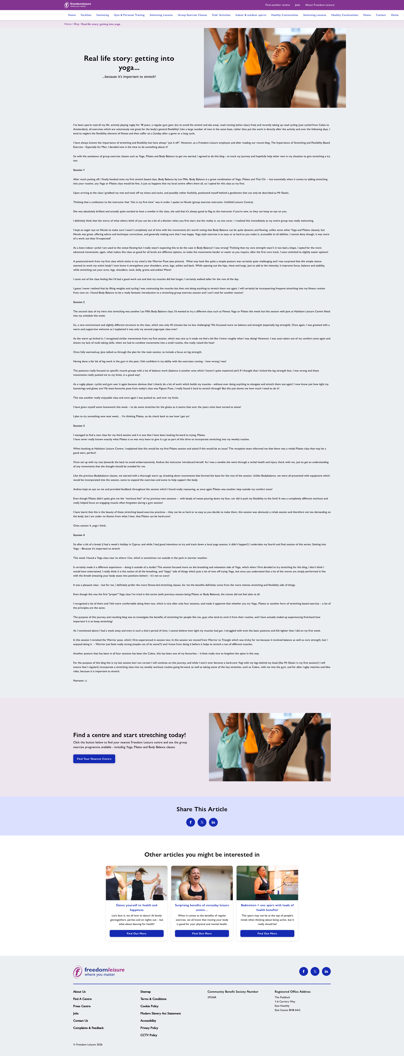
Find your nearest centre (94, 758)
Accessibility (148, 1020)
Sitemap (145, 991)
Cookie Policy (149, 1006)
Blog (76, 24)
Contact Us (80, 1020)
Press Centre (82, 1006)
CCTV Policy (148, 1035)
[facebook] (190, 822)
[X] (315, 971)
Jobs (76, 1013)
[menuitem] (278, 5)
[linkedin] (213, 822)
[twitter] (202, 822)
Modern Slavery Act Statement (160, 1013)
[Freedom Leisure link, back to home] (77, 5)
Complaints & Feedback (88, 1028)
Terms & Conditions (153, 999)
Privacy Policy (149, 1028)
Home (68, 24)
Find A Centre (82, 999)
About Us (79, 991)
